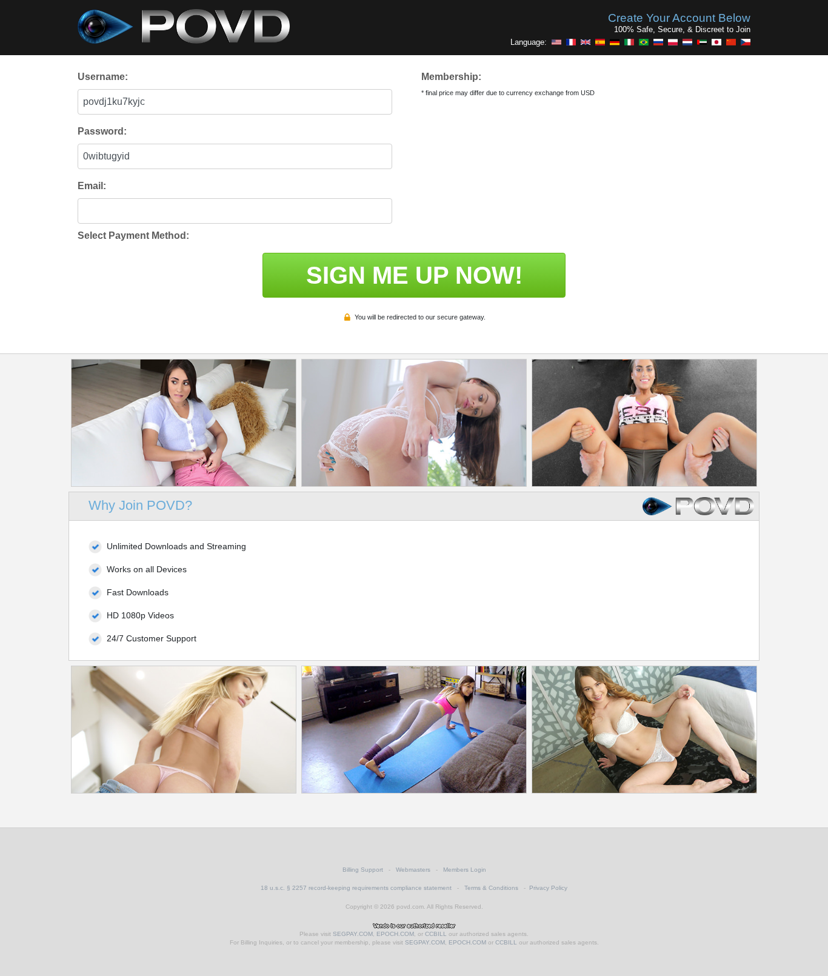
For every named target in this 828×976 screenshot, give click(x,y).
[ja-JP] (716, 42)
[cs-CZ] (745, 42)
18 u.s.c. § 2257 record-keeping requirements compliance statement (356, 887)
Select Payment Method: (133, 235)
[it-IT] (629, 42)
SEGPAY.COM (353, 934)
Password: (102, 131)
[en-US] (556, 42)
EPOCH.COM (395, 934)
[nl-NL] (687, 42)
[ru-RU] (658, 42)
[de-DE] (614, 42)
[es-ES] (600, 42)
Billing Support (362, 869)
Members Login (464, 869)
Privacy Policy (548, 887)
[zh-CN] (731, 42)
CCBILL (436, 934)
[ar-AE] (702, 42)
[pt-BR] (644, 42)
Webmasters (413, 869)
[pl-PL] (673, 42)
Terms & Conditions (491, 887)
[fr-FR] (571, 42)
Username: (103, 77)
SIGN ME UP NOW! (414, 275)
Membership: (451, 77)
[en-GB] (585, 42)
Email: (92, 186)
